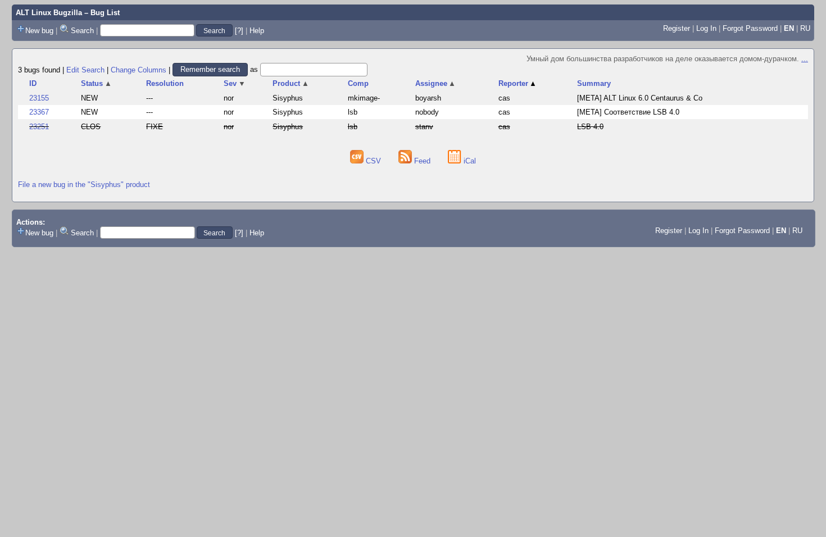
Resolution (165, 83)
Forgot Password (750, 28)
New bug (39, 30)
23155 (39, 98)
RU (805, 28)
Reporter (517, 83)
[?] (239, 30)
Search (82, 30)
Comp (358, 83)
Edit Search (85, 69)
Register (676, 28)
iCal (468, 161)
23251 (39, 126)
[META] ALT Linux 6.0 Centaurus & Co (639, 98)
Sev (235, 83)
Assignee (435, 83)
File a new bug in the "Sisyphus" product (84, 184)
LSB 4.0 (590, 126)
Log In (706, 28)
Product (291, 83)
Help (256, 30)
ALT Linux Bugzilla (49, 12)
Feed (422, 161)
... (804, 58)
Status (96, 83)
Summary (594, 83)
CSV (373, 161)
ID (33, 83)
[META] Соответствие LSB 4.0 (628, 112)
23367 (39, 112)
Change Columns (138, 69)
